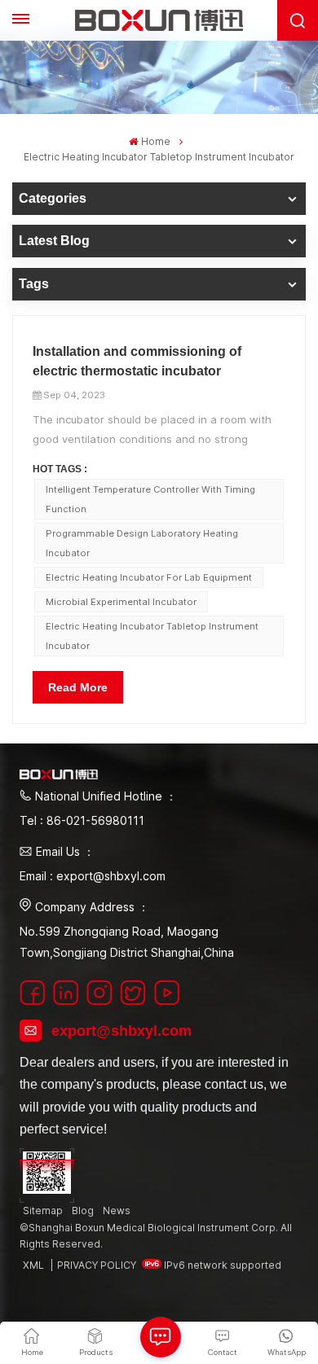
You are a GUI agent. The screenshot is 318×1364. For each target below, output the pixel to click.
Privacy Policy (96, 1265)
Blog (83, 1210)
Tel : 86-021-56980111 (82, 820)
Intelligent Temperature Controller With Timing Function (150, 499)
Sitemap (43, 1210)
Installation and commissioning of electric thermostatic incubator (137, 361)
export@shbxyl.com (121, 1031)
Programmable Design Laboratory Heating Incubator (142, 543)
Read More (78, 687)
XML (33, 1265)
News (116, 1210)
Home (155, 141)
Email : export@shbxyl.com (93, 876)
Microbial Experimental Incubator (121, 601)
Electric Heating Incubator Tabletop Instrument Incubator (152, 636)
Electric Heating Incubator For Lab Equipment (149, 577)
